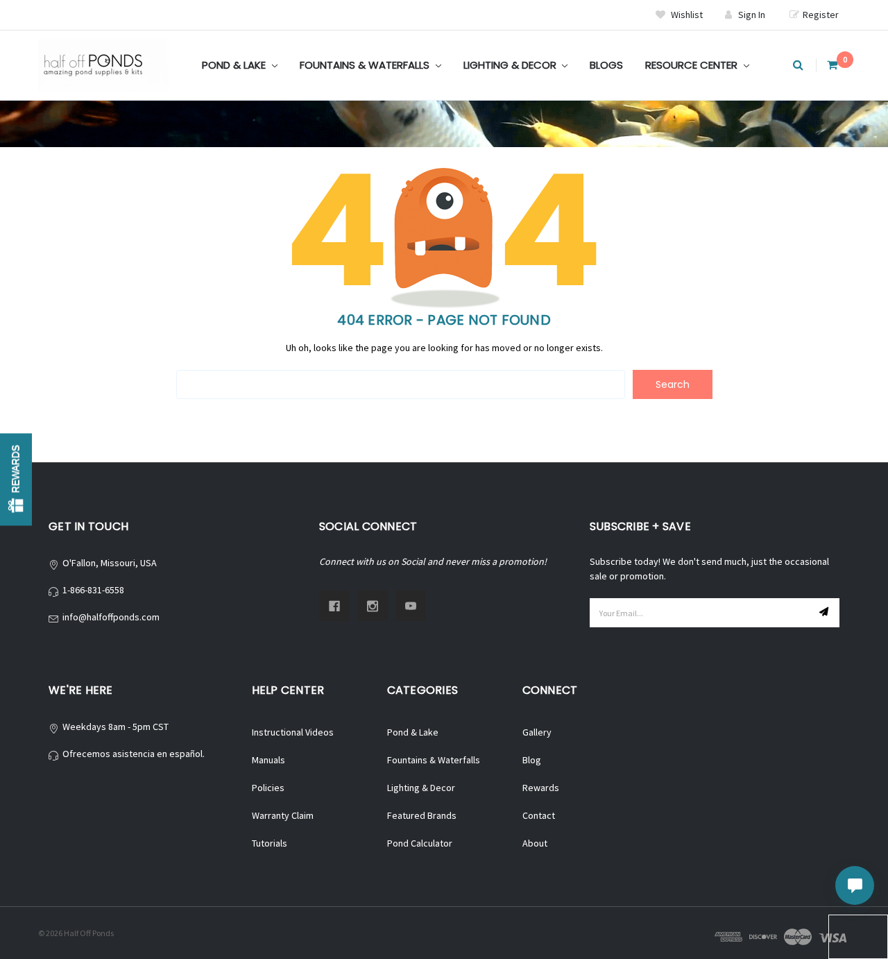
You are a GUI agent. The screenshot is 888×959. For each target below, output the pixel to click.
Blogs (606, 65)
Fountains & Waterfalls (366, 65)
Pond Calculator (419, 843)
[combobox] (400, 384)
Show (16, 480)
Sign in (751, 14)
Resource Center (692, 65)
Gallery (537, 732)
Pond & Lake (235, 65)
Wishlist (686, 14)
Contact (538, 815)
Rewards (540, 787)
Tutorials (269, 843)
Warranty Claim (283, 815)
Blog (531, 760)
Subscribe (825, 612)
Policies (268, 787)
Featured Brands (421, 815)
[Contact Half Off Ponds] (854, 885)
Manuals (268, 760)
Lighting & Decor (511, 65)
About (534, 843)
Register (821, 14)
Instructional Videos (293, 732)
